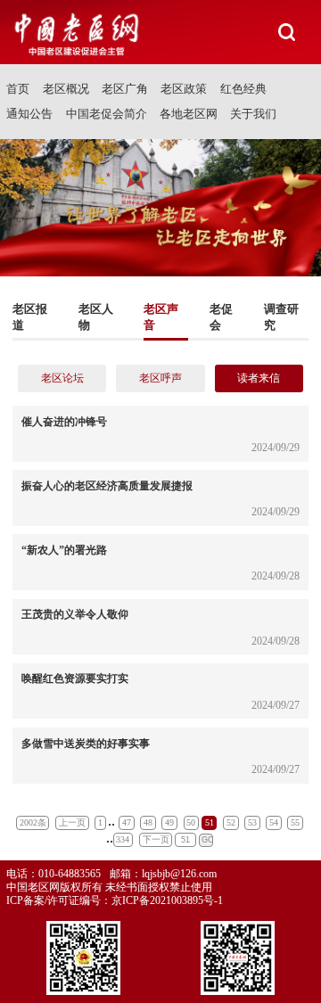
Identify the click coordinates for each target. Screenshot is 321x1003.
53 (252, 822)
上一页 (72, 822)
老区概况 (66, 88)
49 (169, 822)
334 (122, 839)
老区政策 (183, 88)
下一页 (156, 839)
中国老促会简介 (106, 113)
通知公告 (29, 113)
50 (190, 822)
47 (126, 822)
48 (148, 822)
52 (230, 822)
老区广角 (125, 88)
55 (295, 822)
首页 (17, 88)
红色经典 (243, 88)
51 (209, 822)
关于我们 (253, 113)
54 (273, 822)
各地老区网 (189, 113)
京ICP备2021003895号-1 (167, 900)
